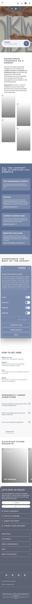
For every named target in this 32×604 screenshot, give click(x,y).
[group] (16, 28)
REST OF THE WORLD (9, 554)
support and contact (11, 521)
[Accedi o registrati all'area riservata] (25, 3)
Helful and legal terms (8, 584)
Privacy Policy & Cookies (8, 581)
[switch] (27, 302)
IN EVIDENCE (6, 539)
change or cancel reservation (14, 526)
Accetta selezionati (16, 330)
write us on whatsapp (12, 516)
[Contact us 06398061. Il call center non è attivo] (21, 3)
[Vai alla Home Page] (2, 3)
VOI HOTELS (6, 534)
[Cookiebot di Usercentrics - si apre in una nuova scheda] (19, 268)
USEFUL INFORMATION (10, 544)
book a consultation (11, 511)
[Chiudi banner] (29, 268)
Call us (17, 503)
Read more (10, 431)
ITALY (4, 549)
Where (7, 42)
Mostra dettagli (22, 319)
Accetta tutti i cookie (16, 325)
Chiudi (16, 334)
